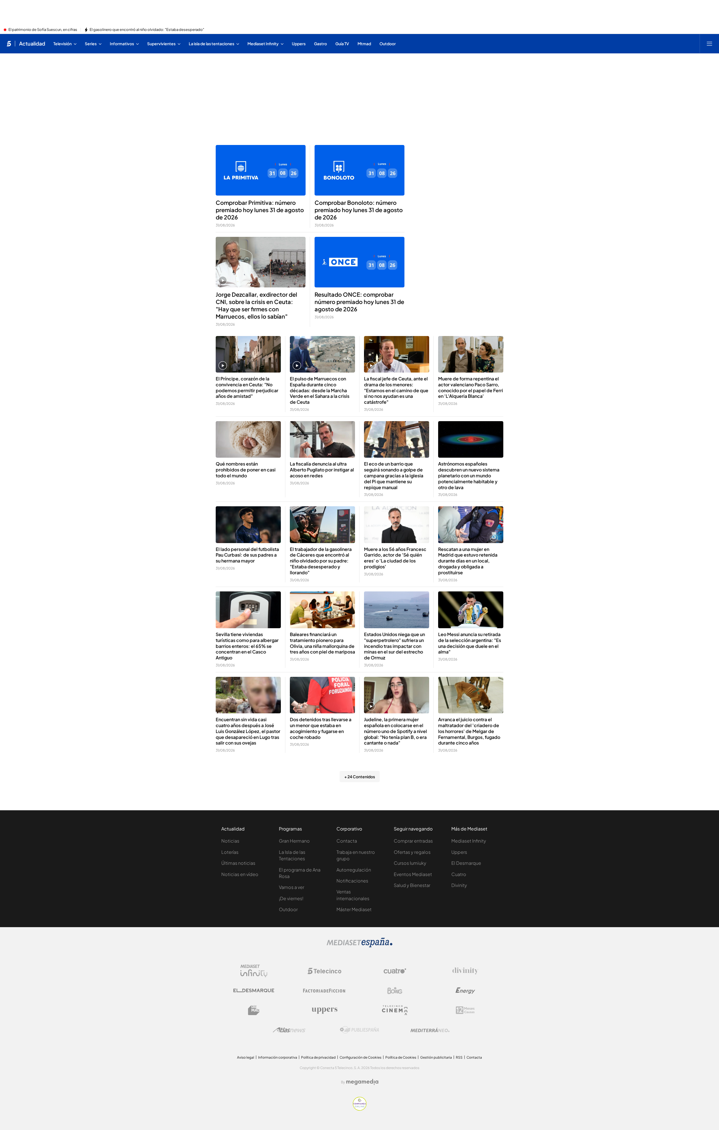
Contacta (346, 841)
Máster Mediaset (354, 909)
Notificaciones (352, 881)
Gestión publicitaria (436, 1057)
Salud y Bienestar (412, 885)
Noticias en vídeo (239, 874)
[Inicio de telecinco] (9, 43)
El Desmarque (466, 863)
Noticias (230, 841)
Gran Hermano (294, 841)
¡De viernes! (291, 898)
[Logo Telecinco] (324, 971)
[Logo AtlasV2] (289, 1030)
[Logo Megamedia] (362, 1082)
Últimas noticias (238, 863)
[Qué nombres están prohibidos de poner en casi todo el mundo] (248, 439)
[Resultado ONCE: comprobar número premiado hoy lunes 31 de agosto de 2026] (359, 262)
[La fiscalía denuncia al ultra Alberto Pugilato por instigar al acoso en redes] (322, 439)
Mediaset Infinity (468, 841)
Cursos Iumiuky (410, 863)
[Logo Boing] (394, 991)
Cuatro (458, 874)
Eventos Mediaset (413, 874)
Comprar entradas (413, 841)
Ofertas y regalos (412, 852)
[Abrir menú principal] (709, 43)
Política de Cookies (400, 1057)
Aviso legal (245, 1057)
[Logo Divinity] (465, 971)
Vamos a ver (291, 887)
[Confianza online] (360, 1109)
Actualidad (32, 43)
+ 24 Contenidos (359, 776)
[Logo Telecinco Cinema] (395, 1010)
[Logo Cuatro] (395, 971)
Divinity (459, 885)
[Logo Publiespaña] (359, 1030)
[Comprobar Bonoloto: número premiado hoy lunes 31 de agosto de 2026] (359, 170)
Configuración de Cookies (360, 1057)
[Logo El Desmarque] (253, 990)
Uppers (459, 852)
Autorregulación (353, 870)
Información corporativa (277, 1057)
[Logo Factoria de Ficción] (324, 991)
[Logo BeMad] (254, 1010)
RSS (459, 1057)
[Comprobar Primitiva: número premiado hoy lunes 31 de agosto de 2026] (261, 170)
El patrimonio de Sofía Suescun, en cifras (42, 30)
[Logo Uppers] (324, 1010)
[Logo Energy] (465, 991)
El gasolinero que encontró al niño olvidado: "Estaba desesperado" (147, 30)
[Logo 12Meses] (465, 1010)
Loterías (229, 852)
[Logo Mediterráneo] (430, 1030)
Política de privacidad (318, 1057)
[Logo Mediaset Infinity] (253, 971)
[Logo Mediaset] (359, 946)
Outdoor (288, 909)
